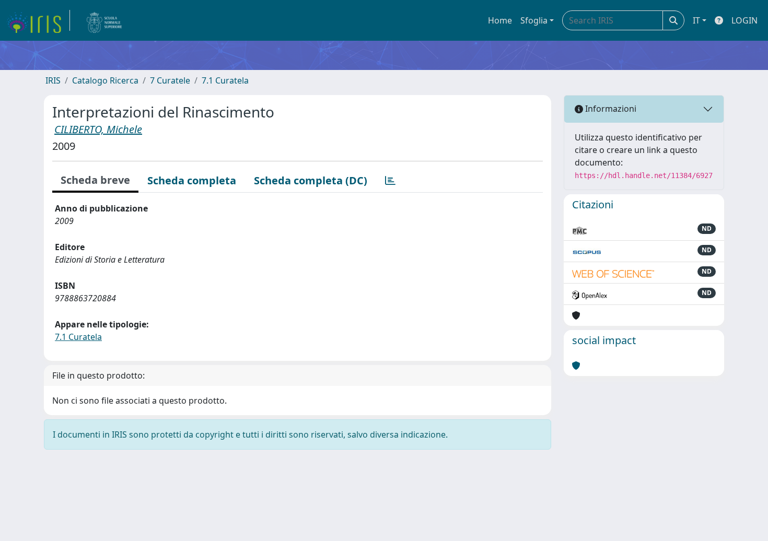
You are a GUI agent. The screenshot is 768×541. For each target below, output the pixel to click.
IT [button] (696, 20)
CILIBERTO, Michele (98, 129)
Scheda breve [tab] (95, 180)
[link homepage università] (104, 20)
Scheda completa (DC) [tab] (310, 180)
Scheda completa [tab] (191, 180)
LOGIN (744, 20)
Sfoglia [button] (534, 20)
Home (500, 20)
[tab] (390, 181)
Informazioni (609, 108)
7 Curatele (170, 80)
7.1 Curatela (225, 80)
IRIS (53, 80)
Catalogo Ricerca (105, 80)
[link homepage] (38, 20)
